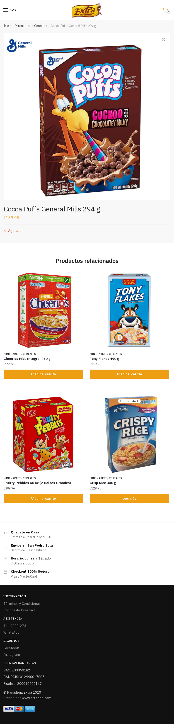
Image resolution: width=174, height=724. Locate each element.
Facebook (11, 648)
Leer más (129, 498)
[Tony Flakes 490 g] (129, 310)
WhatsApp (11, 632)
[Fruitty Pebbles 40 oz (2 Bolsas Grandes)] (43, 434)
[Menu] (6, 10)
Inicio (7, 26)
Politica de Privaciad (19, 610)
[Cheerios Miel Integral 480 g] (43, 310)
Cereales (40, 26)
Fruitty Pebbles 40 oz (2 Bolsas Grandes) (37, 483)
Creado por (27, 698)
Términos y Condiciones (22, 603)
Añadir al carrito (43, 374)
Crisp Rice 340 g (103, 483)
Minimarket (23, 26)
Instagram (11, 654)
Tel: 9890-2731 (15, 626)
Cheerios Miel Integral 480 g (27, 358)
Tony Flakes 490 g (104, 358)
